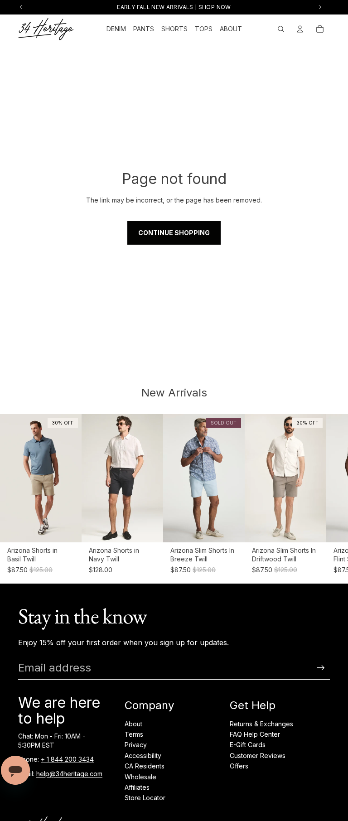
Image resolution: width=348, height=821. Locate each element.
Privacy (136, 745)
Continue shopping (174, 233)
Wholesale (140, 777)
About (133, 724)
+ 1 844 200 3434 (67, 759)
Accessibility (143, 755)
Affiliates (137, 787)
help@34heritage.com (69, 774)
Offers (239, 766)
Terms (134, 734)
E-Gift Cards (248, 745)
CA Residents (144, 766)
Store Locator (145, 798)
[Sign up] (321, 668)
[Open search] (281, 29)
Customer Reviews (257, 755)
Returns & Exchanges (261, 724)
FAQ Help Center (255, 734)
